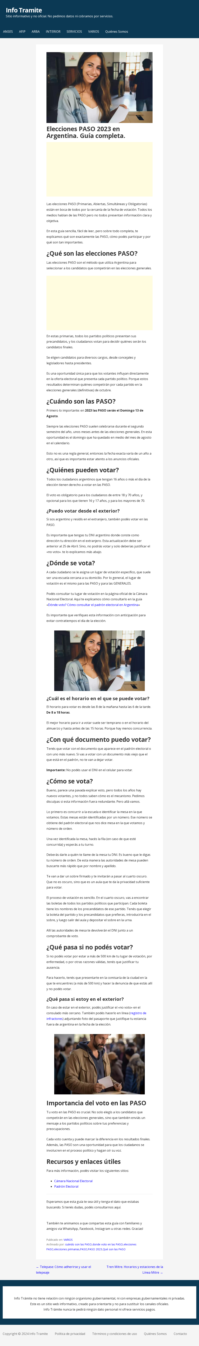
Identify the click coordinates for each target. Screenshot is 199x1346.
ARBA (36, 31)
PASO (83, 1249)
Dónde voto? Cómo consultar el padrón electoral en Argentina (93, 605)
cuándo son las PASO (78, 1244)
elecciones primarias (66, 1249)
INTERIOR (53, 31)
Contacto (180, 1334)
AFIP (22, 31)
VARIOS (93, 31)
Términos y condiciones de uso (114, 1334)
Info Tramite (24, 10)
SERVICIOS (74, 31)
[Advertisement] (99, 169)
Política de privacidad (70, 1334)
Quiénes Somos (116, 31)
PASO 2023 (95, 1249)
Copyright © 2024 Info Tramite (25, 1334)
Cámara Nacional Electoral (73, 1181)
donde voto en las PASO (108, 1244)
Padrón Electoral (66, 1186)
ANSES (8, 31)
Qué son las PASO (114, 1249)
